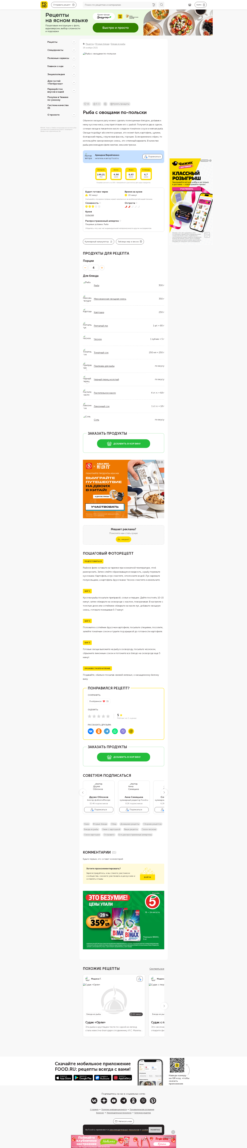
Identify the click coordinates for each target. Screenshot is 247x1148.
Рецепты (52, 41)
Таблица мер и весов (128, 241)
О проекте (53, 114)
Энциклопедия (56, 74)
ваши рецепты (131, 829)
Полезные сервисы (58, 58)
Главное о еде (55, 66)
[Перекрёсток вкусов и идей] (74, 90)
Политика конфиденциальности (114, 1109)
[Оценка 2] (94, 716)
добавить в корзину (127, 443)
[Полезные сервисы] (74, 58)
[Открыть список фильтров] (154, 4)
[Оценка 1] (89, 716)
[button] (82, 792)
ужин (86, 824)
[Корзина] (189, 4)
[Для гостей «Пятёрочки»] (74, 82)
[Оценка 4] (103, 716)
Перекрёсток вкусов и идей (55, 90)
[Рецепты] (74, 42)
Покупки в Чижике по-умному (57, 98)
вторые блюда (100, 824)
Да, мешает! (123, 539)
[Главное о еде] (74, 66)
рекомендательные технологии (124, 1130)
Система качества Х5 (57, 106)
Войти (147, 877)
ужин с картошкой (111, 829)
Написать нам (125, 1121)
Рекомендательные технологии (119, 1113)
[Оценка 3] (98, 716)
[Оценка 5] (108, 716)
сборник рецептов (152, 824)
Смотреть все (157, 968)
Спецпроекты (55, 50)
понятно (155, 1130)
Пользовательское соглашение (142, 1109)
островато (109, 834)
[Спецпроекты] (74, 50)
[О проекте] (74, 114)
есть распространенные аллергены (135, 834)
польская (89, 215)
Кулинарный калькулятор (97, 241)
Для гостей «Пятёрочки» (55, 82)
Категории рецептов (142, 1113)
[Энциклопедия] (74, 74)
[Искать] (161, 5)
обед (113, 824)
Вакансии (100, 1113)
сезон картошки (92, 834)
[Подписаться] (140, 979)
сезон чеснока (149, 829)
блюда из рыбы (91, 829)
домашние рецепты (129, 824)
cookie (145, 1130)
